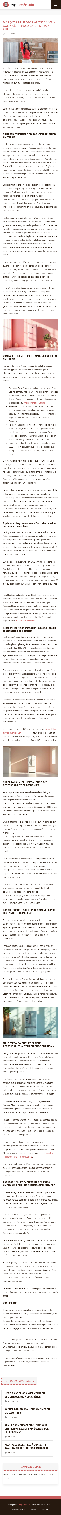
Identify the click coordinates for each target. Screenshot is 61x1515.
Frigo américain (25, 1504)
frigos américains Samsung (35, 402)
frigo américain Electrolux (26, 620)
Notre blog (45, 1509)
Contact (33, 1509)
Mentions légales (18, 1509)
